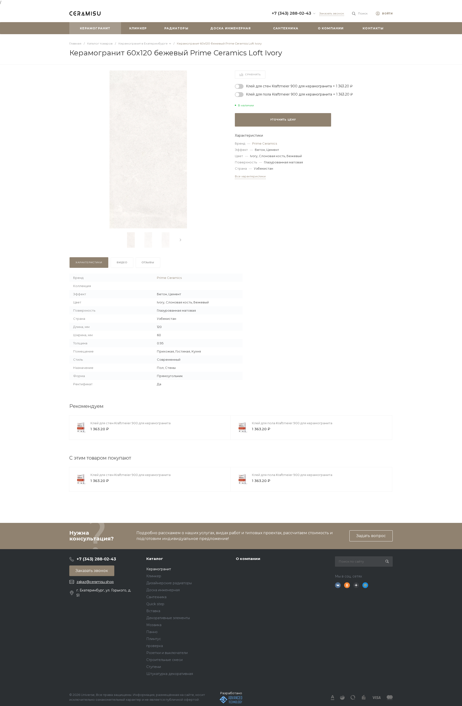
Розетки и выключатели (167, 653)
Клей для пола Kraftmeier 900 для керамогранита (292, 423)
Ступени (153, 667)
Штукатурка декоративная (169, 674)
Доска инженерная (163, 590)
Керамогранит (158, 569)
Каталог (154, 558)
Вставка (153, 611)
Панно (152, 632)
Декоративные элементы (168, 618)
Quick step (155, 604)
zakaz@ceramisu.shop (95, 582)
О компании (248, 558)
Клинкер (153, 576)
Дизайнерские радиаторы (169, 583)
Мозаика (153, 625)
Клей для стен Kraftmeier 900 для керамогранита (130, 423)
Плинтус (153, 639)
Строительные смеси (164, 660)
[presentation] (180, 240)
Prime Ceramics (264, 143)
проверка (154, 646)
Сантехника (156, 597)
